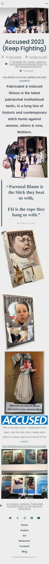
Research (24, 541)
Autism (31, 61)
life (16, 66)
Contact (24, 546)
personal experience (30, 66)
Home (24, 525)
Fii (45, 63)
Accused (17, 61)
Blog (24, 551)
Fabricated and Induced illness (26, 63)
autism (14, 503)
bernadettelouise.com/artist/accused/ (24, 446)
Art (24, 61)
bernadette (15, 56)
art (8, 503)
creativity (41, 61)
